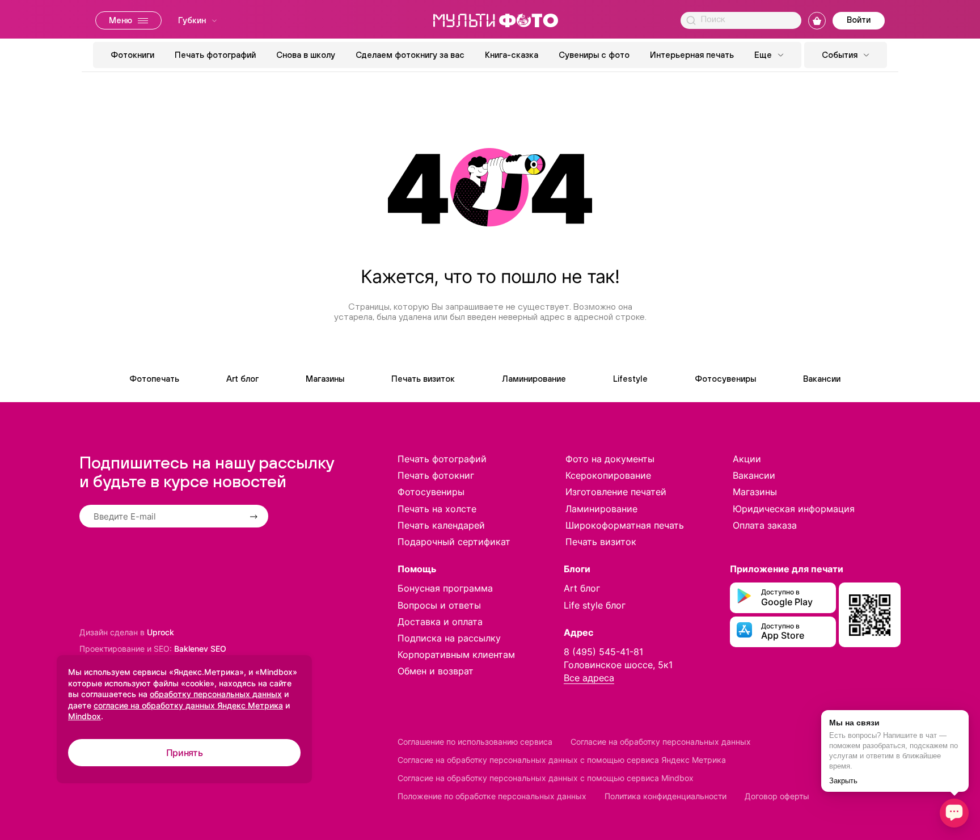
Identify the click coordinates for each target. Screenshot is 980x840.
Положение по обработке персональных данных (492, 796)
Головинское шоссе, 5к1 (618, 664)
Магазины (325, 378)
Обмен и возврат (436, 671)
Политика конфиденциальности (665, 796)
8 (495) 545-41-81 (603, 651)
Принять (184, 752)
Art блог (242, 378)
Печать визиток (423, 378)
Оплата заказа (765, 525)
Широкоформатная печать (624, 525)
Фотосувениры (725, 378)
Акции (747, 459)
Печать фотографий (215, 55)
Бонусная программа (445, 588)
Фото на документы (609, 459)
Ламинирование (534, 378)
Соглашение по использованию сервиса (475, 741)
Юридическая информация (794, 508)
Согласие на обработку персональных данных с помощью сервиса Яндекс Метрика (562, 760)
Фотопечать (154, 378)
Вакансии (821, 378)
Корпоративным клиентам (456, 654)
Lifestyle (630, 378)
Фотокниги (132, 55)
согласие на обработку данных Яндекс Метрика (188, 705)
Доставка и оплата (440, 621)
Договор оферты (777, 796)
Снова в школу (305, 55)
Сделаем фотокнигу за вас (410, 55)
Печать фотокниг (436, 475)
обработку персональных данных (216, 694)
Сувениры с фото (594, 55)
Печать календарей (441, 525)
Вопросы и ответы (439, 605)
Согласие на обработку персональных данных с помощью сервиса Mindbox (546, 778)
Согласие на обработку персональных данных (661, 741)
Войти (859, 19)
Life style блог (595, 605)
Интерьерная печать (692, 55)
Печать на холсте (437, 508)
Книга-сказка (511, 55)
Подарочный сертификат (454, 541)
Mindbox (84, 716)
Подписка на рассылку (449, 638)
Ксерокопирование (608, 475)
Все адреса (589, 677)
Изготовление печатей (615, 491)
